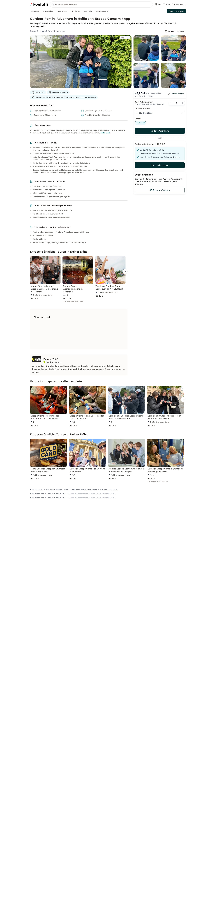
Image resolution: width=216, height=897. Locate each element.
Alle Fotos (125, 38)
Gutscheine (48, 11)
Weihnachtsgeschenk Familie (57, 489)
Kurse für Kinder (36, 489)
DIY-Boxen (62, 11)
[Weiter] (124, 272)
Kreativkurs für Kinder (109, 489)
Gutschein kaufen (159, 165)
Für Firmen (75, 11)
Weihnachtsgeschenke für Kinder (84, 489)
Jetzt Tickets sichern (144, 102)
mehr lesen (105, 133)
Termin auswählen (143, 108)
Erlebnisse (34, 11)
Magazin (88, 11)
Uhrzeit (138, 119)
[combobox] (101, 5)
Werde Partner (102, 11)
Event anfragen (176, 11)
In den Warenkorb (160, 131)
